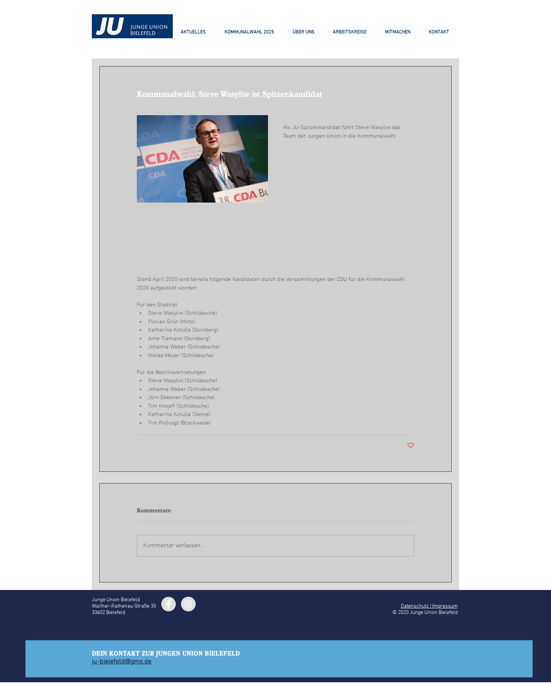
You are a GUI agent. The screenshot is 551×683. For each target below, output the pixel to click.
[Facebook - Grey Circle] (168, 604)
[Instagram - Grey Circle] (188, 604)
